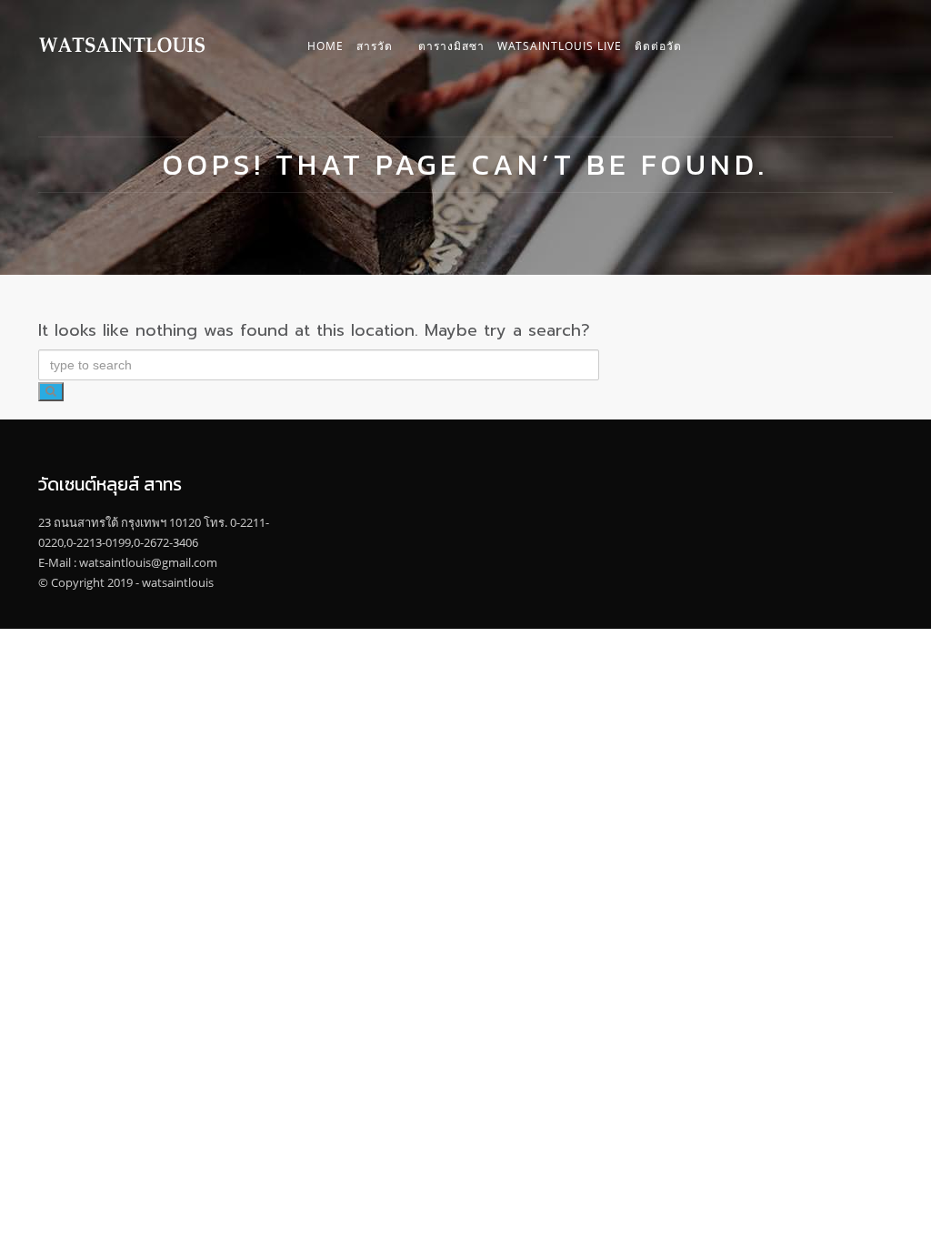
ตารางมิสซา (451, 46)
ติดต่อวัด (658, 46)
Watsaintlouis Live (559, 46)
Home (325, 46)
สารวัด (374, 46)
